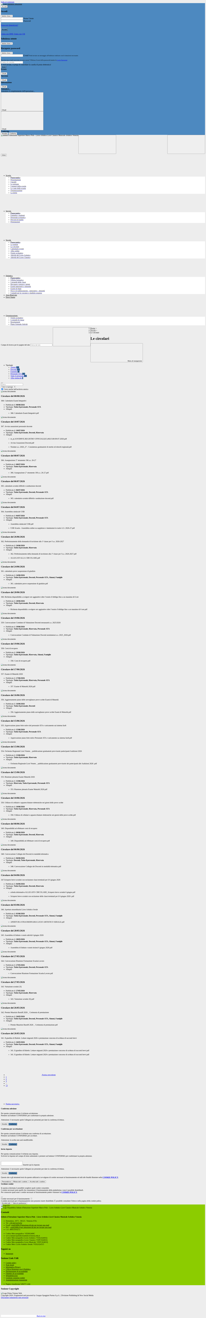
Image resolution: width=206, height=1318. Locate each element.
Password (27, 21)
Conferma (12, 134)
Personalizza (6, 1182)
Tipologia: (9, 407)
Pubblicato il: (11, 405)
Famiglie (14, 372)
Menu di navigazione (134, 361)
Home (92, 328)
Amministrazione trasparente (16, 1280)
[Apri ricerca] (186, 144)
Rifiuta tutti (20, 1182)
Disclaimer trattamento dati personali (14, 1298)
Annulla (4, 134)
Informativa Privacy (13, 1267)
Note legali (10, 1265)
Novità (93, 330)
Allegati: (9, 409)
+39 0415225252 (15, 1223)
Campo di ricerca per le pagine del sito (15, 345)
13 (7, 1086)
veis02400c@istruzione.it (30, 1225)
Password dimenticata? (9, 25)
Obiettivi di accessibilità (15, 1274)
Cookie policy (11, 1263)
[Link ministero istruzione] (11, 4)
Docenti (15, 369)
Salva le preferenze (19, 1203)
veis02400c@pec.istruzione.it (30, 1227)
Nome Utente (28, 18)
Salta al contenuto (7, 2)
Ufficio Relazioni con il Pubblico (18, 1269)
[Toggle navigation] (97, 144)
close (4, 155)
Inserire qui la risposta (31, 1165)
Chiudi (4, 73)
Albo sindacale (16, 378)
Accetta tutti (37, 1182)
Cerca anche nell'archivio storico (16, 389)
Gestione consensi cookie (15, 1278)
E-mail (25, 55)
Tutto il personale (18, 376)
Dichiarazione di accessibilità (17, 1271)
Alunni (14, 367)
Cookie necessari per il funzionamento (15, 1199)
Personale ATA (17, 374)
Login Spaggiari (62, 60)
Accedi (4, 6)
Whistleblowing (12, 1276)
